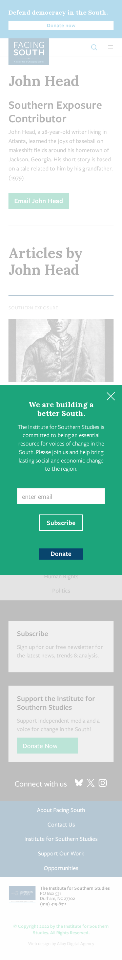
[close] (110, 396)
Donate (61, 553)
